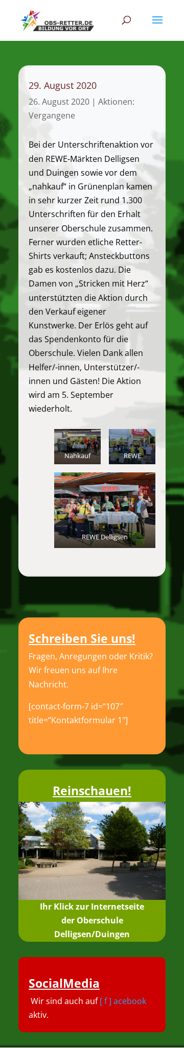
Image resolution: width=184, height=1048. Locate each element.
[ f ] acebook (123, 1001)
